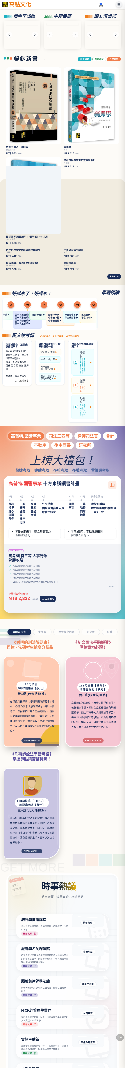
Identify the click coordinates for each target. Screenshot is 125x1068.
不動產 (40, 522)
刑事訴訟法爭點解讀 (31, 831)
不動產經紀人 (47, 455)
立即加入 (49, 675)
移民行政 (22, 597)
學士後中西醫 (47, 446)
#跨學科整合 (72, 413)
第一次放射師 (22, 400)
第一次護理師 (22, 391)
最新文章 (27, 1010)
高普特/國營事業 (26, 512)
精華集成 (88, 999)
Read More (30, 817)
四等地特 (83, 590)
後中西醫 (62, 522)
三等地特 (83, 582)
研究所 (85, 522)
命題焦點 (88, 1028)
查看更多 (24, 457)
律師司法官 (87, 512)
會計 (110, 512)
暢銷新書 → (30, 59)
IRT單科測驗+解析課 (103, 584)
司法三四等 (59, 512)
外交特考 (47, 580)
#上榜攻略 (58, 413)
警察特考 (86, 394)
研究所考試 (37, 391)
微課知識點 (98, 580)
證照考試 (99, 59)
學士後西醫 (54, 397)
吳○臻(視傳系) (83, 483)
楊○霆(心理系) (83, 439)
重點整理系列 (22, 612)
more (111, 663)
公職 (109, 708)
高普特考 (84, 59)
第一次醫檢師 (22, 394)
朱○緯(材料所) (83, 461)
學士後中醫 (54, 394)
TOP (120, 1037)
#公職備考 (45, 413)
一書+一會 (97, 588)
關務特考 (52, 391)
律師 (52, 429)
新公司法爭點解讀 (93, 719)
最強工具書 (88, 1061)
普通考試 (33, 590)
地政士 (84, 391)
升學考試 (114, 59)
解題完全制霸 (78, 612)
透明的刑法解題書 (31, 719)
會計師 (44, 429)
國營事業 (71, 582)
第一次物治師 (22, 397)
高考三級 (33, 582)
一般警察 (22, 582)
